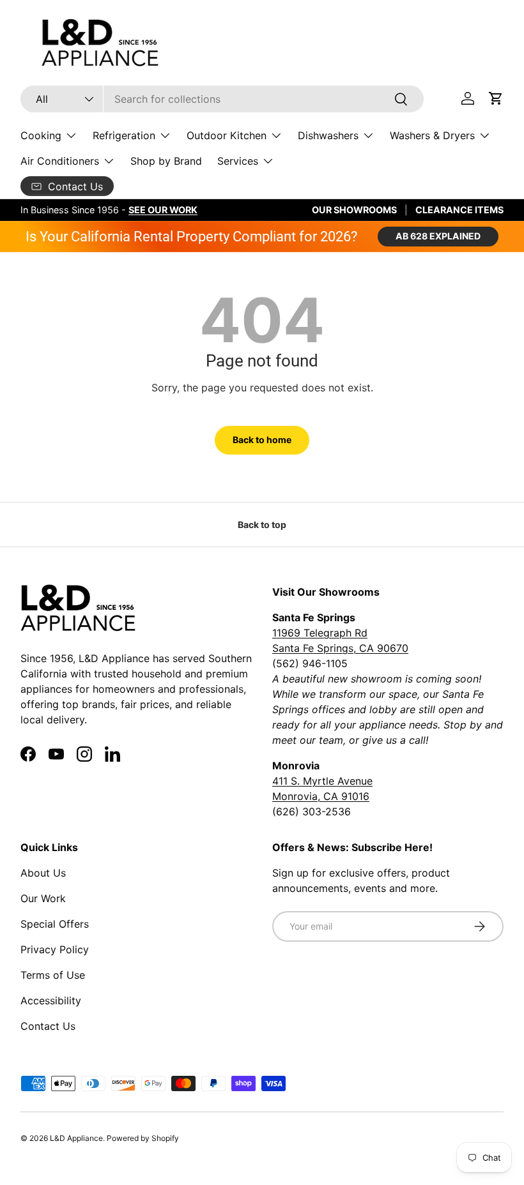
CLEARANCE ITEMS (459, 209)
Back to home (262, 439)
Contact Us (47, 1026)
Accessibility (50, 1000)
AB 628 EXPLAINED (438, 235)
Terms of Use (52, 975)
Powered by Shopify (143, 1138)
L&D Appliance (76, 1138)
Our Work (43, 898)
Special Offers (54, 923)
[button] (496, 98)
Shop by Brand (166, 161)
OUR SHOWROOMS (354, 209)
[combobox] (222, 99)
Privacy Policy (54, 949)
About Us (43, 872)
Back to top (262, 524)
